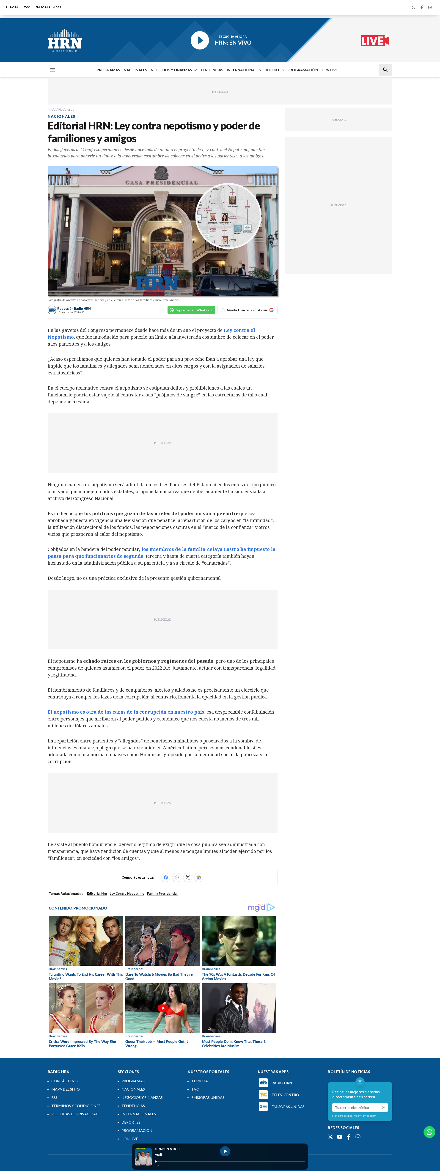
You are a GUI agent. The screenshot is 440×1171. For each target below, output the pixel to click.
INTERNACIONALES (244, 70)
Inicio (51, 109)
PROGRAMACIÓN (302, 70)
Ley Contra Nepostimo (127, 893)
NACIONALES (135, 70)
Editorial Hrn (97, 893)
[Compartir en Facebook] (165, 877)
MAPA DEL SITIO (65, 1089)
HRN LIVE (330, 70)
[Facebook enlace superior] (422, 7)
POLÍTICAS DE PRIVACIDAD (75, 1114)
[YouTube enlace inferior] (339, 1137)
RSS (54, 1097)
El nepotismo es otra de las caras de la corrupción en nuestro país (126, 712)
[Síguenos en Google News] (198, 877)
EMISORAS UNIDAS (48, 7)
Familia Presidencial (162, 893)
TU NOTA (12, 7)
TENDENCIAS (211, 70)
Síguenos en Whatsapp (195, 310)
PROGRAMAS (108, 70)
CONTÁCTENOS (65, 1081)
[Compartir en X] (187, 877)
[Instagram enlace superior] (430, 7)
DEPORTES (274, 70)
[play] (225, 1151)
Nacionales (66, 109)
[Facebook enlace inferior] (349, 1137)
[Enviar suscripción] (383, 1107)
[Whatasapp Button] (429, 1132)
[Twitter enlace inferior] (330, 1137)
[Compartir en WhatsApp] (176, 877)
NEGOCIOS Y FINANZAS (171, 70)
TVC (27, 7)
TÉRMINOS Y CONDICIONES (75, 1105)
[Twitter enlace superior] (413, 7)
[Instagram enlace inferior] (358, 1137)
